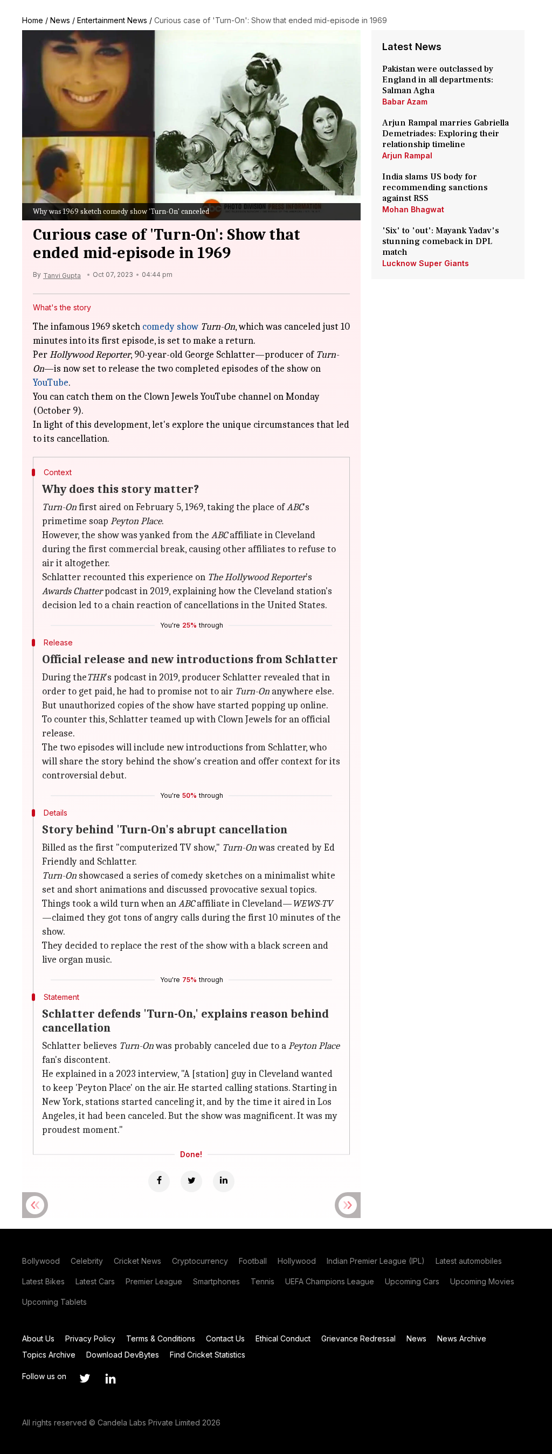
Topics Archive (48, 1354)
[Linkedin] (223, 1181)
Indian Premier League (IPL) (376, 1260)
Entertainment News (112, 20)
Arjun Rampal (407, 155)
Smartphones (216, 1281)
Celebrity (87, 1260)
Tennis (262, 1281)
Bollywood (41, 1260)
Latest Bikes (43, 1281)
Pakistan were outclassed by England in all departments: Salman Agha (437, 80)
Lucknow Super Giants (425, 263)
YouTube (50, 382)
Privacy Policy (90, 1338)
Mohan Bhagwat (413, 209)
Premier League (154, 1281)
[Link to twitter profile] (85, 1378)
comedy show (170, 326)
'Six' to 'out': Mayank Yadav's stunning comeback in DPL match (440, 241)
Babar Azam (404, 101)
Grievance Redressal (358, 1338)
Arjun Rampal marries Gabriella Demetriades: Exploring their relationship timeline (445, 133)
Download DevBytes (122, 1354)
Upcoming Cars (412, 1281)
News (60, 20)
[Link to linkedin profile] (110, 1378)
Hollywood (297, 1260)
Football (253, 1260)
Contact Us (225, 1338)
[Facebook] (159, 1181)
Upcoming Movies (482, 1281)
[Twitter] (191, 1181)
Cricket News (137, 1260)
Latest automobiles (469, 1260)
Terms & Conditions (160, 1338)
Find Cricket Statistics (207, 1354)
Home (32, 20)
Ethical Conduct (283, 1338)
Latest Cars (95, 1281)
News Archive (461, 1338)
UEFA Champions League (329, 1281)
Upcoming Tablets (54, 1301)
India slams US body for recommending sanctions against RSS (435, 187)
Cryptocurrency (200, 1260)
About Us (38, 1338)
